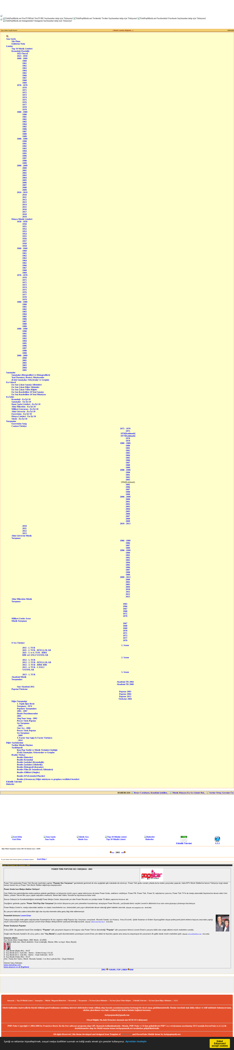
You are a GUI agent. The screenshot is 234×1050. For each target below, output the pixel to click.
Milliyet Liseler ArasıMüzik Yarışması (21, 619)
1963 (24, 68)
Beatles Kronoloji (25, 760)
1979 (24, 109)
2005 (24, 180)
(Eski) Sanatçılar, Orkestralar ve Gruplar (31, 380)
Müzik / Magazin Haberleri (55, 1001)
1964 (24, 70)
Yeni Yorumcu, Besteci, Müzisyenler (31, 377)
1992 (24, 146)
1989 (24, 136)
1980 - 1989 (22, 112)
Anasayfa (10, 1001)
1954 (24, 234)
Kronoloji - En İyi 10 (26, 399)
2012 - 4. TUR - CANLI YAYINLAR (33, 668)
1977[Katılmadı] (128, 436)
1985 (24, 126)
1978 (24, 107)
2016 (24, 209)
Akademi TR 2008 (125, 684)
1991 (24, 143)
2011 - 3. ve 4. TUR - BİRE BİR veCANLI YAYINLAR (35, 653)
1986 (24, 129)
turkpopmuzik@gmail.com (117, 1015)
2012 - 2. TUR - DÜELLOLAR (37, 662)
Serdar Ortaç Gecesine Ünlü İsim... (209, 793)
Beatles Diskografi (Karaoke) (30, 767)
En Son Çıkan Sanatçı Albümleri (29, 385)
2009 (24, 190)
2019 (24, 217)
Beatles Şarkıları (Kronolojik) (30, 762)
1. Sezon (125, 645)
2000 (24, 168)
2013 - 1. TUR (29, 674)
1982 (24, 119)
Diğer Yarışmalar (21, 701)
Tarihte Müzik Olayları (22, 745)
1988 (24, 134)
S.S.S (217, 843)
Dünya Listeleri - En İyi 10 (26, 416)
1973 (24, 95)
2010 (24, 195)
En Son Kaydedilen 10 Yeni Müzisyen (29, 394)
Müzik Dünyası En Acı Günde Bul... (172, 793)
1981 (24, 117)
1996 (24, 156)
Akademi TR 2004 (125, 682)
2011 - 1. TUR (31, 648)
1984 (24, 124)
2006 (24, 182)
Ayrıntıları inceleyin (135, 1041)
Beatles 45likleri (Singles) (28, 772)
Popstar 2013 (125, 696)
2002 (24, 173)
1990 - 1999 (22, 139)
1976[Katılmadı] (128, 433)
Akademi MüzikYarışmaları (19, 678)
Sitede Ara (82, 839)
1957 (24, 241)
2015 (24, 207)
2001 (24, 170)
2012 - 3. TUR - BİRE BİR (35, 665)
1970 (24, 87)
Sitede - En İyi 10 (25, 419)
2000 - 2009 (22, 165)
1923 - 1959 (22, 56)
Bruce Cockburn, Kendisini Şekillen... (135, 793)
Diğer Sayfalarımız (14, 743)
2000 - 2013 (125, 577)
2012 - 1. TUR (29, 660)
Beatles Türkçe (22, 755)
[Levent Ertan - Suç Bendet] (7, 949)
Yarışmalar (11, 421)
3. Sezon (125, 672)
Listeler (9, 46)
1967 (24, 78)
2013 (24, 202)
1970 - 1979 (22, 85)
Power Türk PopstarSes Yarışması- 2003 (26, 723)
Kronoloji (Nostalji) (20, 51)
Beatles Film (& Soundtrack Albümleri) (35, 769)
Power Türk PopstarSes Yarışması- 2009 (26, 733)
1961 (24, 63)
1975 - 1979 (125, 428)
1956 (24, 238)
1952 (24, 229)
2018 (24, 214)
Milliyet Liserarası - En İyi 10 (26, 409)
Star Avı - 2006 (23, 728)
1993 (24, 148)
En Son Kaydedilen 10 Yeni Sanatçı (28, 392)
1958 (24, 243)
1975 (24, 100)
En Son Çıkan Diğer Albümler (29, 387)
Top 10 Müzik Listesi (115, 839)
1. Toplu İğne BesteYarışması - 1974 (26, 705)
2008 (24, 187)
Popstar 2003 (125, 691)
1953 (24, 231)
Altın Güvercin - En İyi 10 (26, 411)
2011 (24, 197)
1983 (24, 122)
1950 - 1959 (22, 221)
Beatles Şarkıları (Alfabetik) (30, 764)
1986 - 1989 (125, 540)
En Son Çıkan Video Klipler (29, 389)
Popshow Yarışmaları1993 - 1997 (26, 709)
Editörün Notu (18, 44)
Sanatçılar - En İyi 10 (26, 402)
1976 (24, 102)
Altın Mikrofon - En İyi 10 (26, 406)
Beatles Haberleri (25, 757)
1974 (24, 97)
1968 (24, 80)
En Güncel (11, 382)
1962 (24, 66)
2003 (24, 175)
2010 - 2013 (125, 523)
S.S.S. (176, 1001)
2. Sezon (125, 657)
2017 (24, 212)
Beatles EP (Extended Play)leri (31, 776)
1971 (24, 90)
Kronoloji (72, 1001)
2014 (24, 204)
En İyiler (10, 397)
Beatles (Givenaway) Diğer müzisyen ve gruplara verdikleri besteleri (48, 779)
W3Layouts (126, 1034)
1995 (24, 153)
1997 (24, 158)
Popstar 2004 (125, 694)
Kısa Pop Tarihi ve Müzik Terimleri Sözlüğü (37, 750)
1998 (24, 161)
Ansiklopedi (21, 747)
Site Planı (16, 41)
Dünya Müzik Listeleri (22, 219)
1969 (24, 83)
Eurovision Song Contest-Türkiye (21, 425)
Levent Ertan (25, 916)
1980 (24, 114)
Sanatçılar (10, 372)
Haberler (10, 784)
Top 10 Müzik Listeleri (22, 48)
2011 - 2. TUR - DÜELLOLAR (37, 650)
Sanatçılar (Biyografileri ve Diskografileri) (31, 375)
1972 (24, 92)
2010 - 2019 (22, 192)
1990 (24, 141)
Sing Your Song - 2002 (27, 718)
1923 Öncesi (22, 53)
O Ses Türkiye (20, 643)
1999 (24, 163)
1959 (24, 246)
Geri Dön (16, 839)
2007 (24, 185)
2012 (24, 199)
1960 (24, 61)
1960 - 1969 (22, 58)
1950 (24, 224)
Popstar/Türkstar (21, 689)
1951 (24, 226)
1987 (24, 131)
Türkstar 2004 (125, 699)
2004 (24, 178)
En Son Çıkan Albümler (99, 1001)
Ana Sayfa (11, 39)
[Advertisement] (117, 815)
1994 (24, 151)
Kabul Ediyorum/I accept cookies (220, 1043)
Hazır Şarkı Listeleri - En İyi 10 (26, 404)
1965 (24, 73)
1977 (24, 104)
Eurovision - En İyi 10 (26, 414)
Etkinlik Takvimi (14, 781)
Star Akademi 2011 (25, 687)
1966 (24, 75)
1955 (24, 236)
